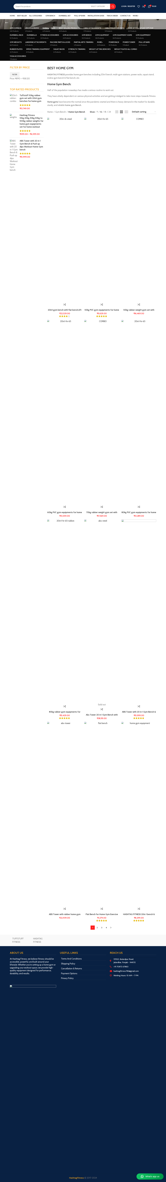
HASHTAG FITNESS (38, 940)
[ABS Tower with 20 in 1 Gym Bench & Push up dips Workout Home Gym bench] (139, 611)
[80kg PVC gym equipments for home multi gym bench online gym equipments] (139, 412)
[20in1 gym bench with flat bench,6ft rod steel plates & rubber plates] (64, 209)
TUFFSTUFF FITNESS (18, 940)
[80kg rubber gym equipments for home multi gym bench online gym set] (64, 611)
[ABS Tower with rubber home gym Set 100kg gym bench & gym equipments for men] (64, 814)
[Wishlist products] (138, 6)
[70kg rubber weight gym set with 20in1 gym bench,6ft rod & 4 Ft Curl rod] (101, 412)
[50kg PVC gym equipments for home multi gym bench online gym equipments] (101, 209)
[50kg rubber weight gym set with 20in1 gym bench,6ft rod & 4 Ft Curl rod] (139, 209)
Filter (14, 74)
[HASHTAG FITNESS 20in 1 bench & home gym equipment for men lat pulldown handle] (139, 814)
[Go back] (7, 22)
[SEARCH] (113, 6)
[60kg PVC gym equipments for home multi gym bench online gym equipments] (64, 412)
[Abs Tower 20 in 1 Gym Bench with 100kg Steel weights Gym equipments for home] (101, 611)
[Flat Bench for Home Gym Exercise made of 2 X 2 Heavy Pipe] (101, 814)
